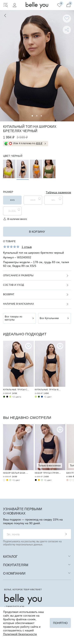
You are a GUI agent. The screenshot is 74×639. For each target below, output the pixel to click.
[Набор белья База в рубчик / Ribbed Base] (18, 447)
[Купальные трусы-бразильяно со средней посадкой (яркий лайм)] (36, 397)
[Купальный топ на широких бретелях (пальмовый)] (49, 169)
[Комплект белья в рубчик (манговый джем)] (7, 480)
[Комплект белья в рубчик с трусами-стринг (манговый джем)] (39, 480)
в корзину (37, 231)
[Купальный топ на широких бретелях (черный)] (22, 169)
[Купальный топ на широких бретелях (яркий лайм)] (9, 169)
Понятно (60, 623)
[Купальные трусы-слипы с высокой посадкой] (18, 364)
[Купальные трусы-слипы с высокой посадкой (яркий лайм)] (10, 397)
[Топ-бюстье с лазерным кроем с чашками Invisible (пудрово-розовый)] (67, 480)
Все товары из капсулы (13, 318)
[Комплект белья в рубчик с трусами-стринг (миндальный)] (42, 480)
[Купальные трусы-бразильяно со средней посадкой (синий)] (42, 397)
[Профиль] (14, 5)
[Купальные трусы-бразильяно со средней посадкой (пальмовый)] (39, 397)
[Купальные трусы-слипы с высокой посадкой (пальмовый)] (4, 397)
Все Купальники (49, 318)
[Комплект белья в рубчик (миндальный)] (10, 480)
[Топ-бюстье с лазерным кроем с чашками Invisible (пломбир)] (70, 480)
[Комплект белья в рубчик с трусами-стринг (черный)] (36, 480)
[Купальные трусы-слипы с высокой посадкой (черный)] (7, 397)
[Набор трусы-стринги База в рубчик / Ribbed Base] (50, 447)
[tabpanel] (37, 65)
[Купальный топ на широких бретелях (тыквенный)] (36, 169)
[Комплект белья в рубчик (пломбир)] (4, 480)
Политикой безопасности (20, 634)
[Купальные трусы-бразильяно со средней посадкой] (50, 364)
